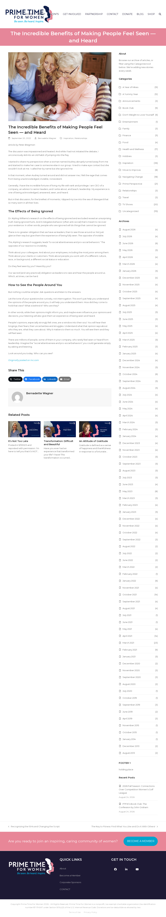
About (63, 868)
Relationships (81, 138)
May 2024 (127, 408)
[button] (160, 14)
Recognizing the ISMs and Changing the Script (34, 826)
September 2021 (131, 601)
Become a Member (70, 875)
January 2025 (129, 353)
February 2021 (130, 649)
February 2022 (130, 574)
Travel (126, 197)
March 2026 (129, 264)
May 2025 (127, 326)
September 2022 (131, 539)
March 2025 (129, 339)
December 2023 (131, 443)
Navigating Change (133, 176)
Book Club (128, 108)
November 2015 (131, 725)
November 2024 (131, 367)
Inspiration (69, 138)
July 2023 (127, 477)
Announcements (131, 101)
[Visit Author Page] (17, 397)
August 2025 (129, 305)
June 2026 (128, 243)
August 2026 (129, 229)
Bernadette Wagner (47, 138)
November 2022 (131, 525)
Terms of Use (75, 912)
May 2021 (127, 629)
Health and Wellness (133, 149)
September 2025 (131, 298)
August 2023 (129, 470)
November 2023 (131, 450)
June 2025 (128, 319)
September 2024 (132, 381)
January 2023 (129, 512)
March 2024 (129, 422)
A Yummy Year (130, 94)
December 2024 (131, 360)
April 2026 (128, 257)
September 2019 (131, 704)
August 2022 (129, 546)
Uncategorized (131, 211)
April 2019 (127, 718)
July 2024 (127, 394)
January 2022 (129, 580)
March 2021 (128, 642)
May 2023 (127, 491)
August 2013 (129, 753)
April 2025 (128, 333)
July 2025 (127, 312)
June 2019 (128, 711)
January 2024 (129, 436)
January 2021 (129, 656)
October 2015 (130, 732)
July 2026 (127, 236)
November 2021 (131, 587)
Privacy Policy (90, 912)
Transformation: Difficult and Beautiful (58, 443)
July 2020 (127, 691)
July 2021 (127, 615)
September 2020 (132, 677)
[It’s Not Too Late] (24, 429)
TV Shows (128, 204)
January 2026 (129, 271)
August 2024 (129, 388)
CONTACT (65, 889)
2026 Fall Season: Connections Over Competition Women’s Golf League (136, 789)
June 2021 (127, 622)
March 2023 (129, 498)
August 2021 (129, 608)
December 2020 (131, 663)
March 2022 (129, 567)
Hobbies (127, 156)
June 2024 (128, 401)
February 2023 (130, 505)
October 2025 (130, 291)
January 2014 (129, 739)
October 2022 (130, 532)
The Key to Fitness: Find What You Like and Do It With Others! (123, 826)
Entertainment (130, 121)
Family (126, 128)
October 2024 (130, 374)
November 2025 (131, 284)
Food (125, 142)
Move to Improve (132, 170)
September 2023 (132, 463)
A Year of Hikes (130, 87)
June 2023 (128, 484)
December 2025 (131, 277)
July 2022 (127, 553)
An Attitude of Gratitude (93, 441)
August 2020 (129, 684)
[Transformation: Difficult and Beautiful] (60, 429)
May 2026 (127, 250)
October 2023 (130, 456)
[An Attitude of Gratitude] (95, 429)
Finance (127, 135)
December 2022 (131, 518)
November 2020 (131, 670)
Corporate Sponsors (70, 882)
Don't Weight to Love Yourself (138, 114)
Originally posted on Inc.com (23, 360)
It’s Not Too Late (18, 441)
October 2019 (130, 698)
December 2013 (131, 746)
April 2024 (128, 415)
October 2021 (130, 594)
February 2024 (130, 429)
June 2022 (128, 560)
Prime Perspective (132, 183)
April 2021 (127, 636)
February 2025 (130, 346)
